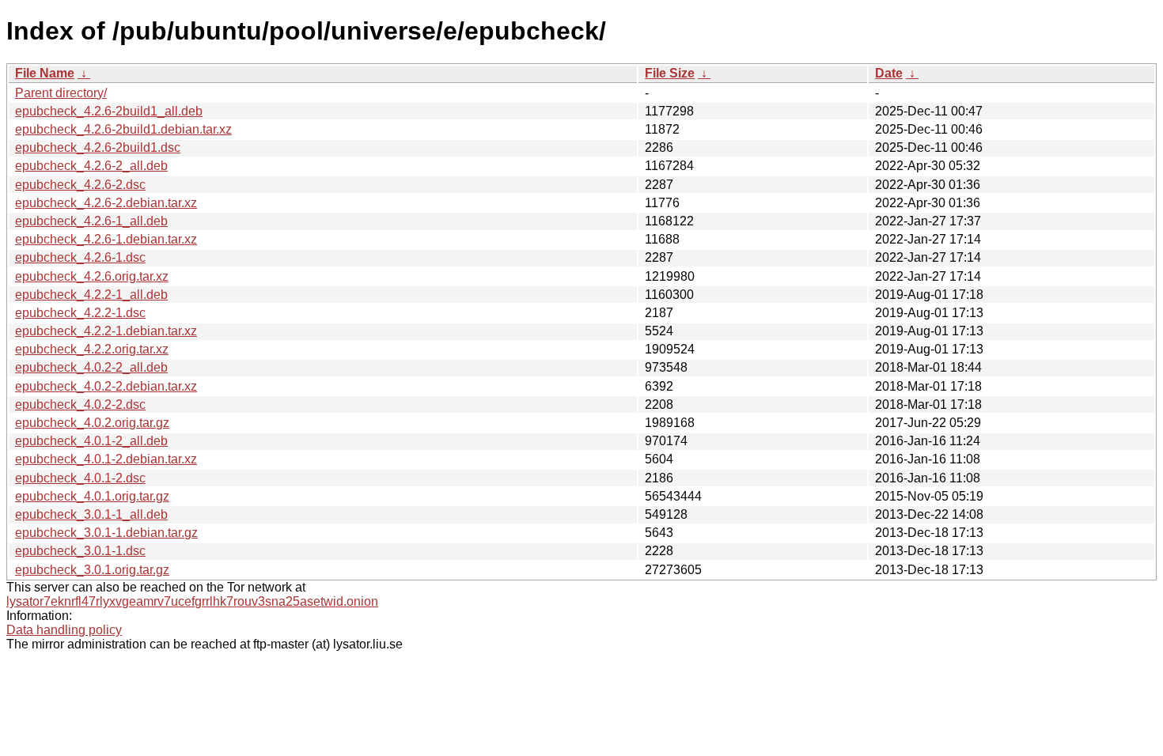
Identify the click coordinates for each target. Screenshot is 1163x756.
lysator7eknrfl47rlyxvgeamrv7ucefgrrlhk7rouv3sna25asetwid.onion (192, 601)
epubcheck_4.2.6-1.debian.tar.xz (106, 239)
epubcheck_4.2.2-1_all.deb (91, 294)
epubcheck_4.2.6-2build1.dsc (97, 147)
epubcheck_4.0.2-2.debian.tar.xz (106, 386)
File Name (44, 73)
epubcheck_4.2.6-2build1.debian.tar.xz (123, 129)
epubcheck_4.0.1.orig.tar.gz (92, 496)
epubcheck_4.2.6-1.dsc (80, 257)
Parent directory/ (61, 93)
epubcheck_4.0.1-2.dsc (80, 478)
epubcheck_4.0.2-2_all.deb (91, 367)
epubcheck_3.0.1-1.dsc (80, 551)
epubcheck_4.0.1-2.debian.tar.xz (106, 459)
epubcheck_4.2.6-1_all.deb (91, 221)
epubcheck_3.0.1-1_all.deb (91, 514)
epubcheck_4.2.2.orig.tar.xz (92, 349)
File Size (670, 73)
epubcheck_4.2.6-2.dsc (80, 184)
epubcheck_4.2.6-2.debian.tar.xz (106, 203)
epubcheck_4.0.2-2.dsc (80, 404)
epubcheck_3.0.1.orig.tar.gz (92, 569)
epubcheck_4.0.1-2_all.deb (91, 441)
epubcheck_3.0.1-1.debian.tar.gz (106, 532)
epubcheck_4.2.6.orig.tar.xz (92, 276)
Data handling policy (64, 630)
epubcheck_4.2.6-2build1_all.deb (109, 111)
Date (889, 73)
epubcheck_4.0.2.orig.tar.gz (92, 422)
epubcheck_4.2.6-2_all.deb (91, 165)
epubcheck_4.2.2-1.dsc (80, 312)
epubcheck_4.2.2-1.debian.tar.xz (106, 331)
